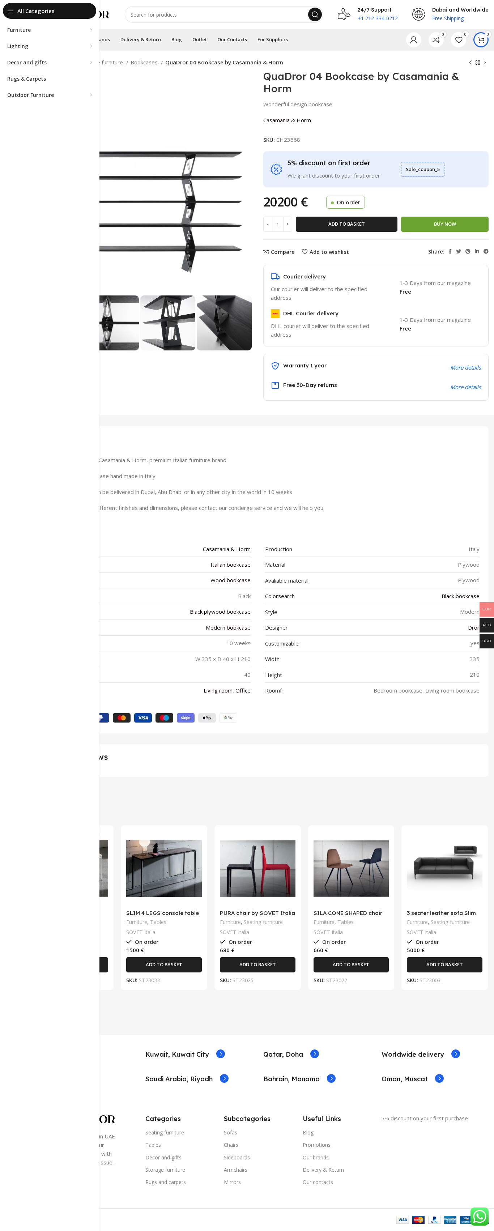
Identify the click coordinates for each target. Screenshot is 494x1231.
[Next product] (485, 63)
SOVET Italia (141, 932)
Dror (474, 627)
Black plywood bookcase (220, 611)
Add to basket (346, 224)
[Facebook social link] (450, 251)
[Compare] (103, 842)
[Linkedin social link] (477, 251)
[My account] (414, 40)
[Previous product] (470, 63)
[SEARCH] (315, 14)
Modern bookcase (228, 627)
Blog (308, 1132)
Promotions (317, 1144)
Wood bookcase (230, 580)
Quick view (103, 859)
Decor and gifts (163, 1157)
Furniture (136, 922)
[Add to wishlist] (103, 875)
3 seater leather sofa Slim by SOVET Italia (441, 916)
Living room (218, 690)
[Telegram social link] (486, 251)
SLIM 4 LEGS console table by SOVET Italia (162, 916)
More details (465, 387)
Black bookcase (461, 596)
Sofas (230, 1132)
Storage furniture (102, 62)
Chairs (231, 1144)
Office (243, 690)
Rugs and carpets (165, 1182)
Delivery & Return (323, 1169)
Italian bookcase (230, 564)
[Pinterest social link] (468, 251)
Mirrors (232, 1182)
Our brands (316, 1157)
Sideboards (237, 1157)
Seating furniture (263, 922)
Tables (158, 922)
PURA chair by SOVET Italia (257, 913)
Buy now (445, 224)
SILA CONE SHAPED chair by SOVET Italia (348, 916)
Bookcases (145, 62)
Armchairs (235, 1169)
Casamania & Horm (287, 120)
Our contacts (318, 1182)
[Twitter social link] (458, 251)
